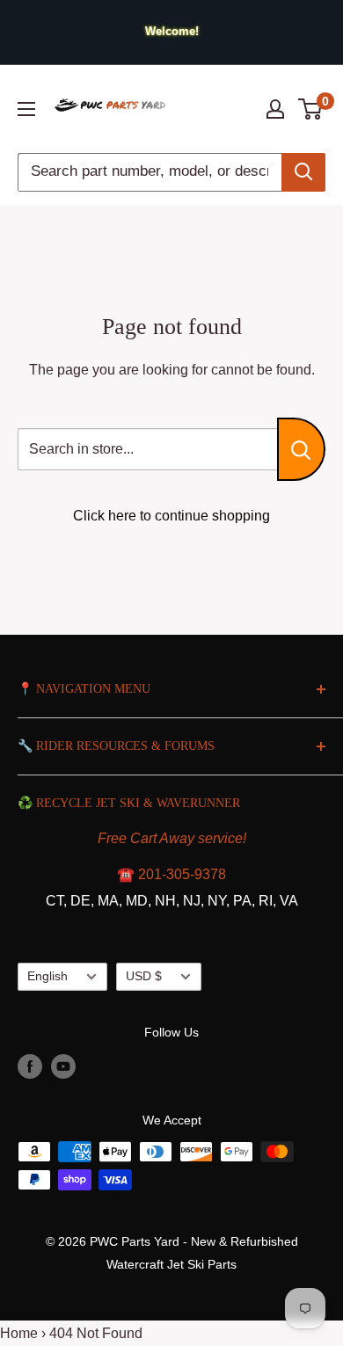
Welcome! (172, 31)
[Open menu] (26, 109)
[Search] (303, 172)
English (47, 976)
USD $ (144, 976)
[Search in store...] (301, 449)
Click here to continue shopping (171, 515)
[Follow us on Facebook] (30, 1066)
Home (19, 1333)
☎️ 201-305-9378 (171, 874)
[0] (311, 109)
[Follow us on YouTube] (63, 1066)
